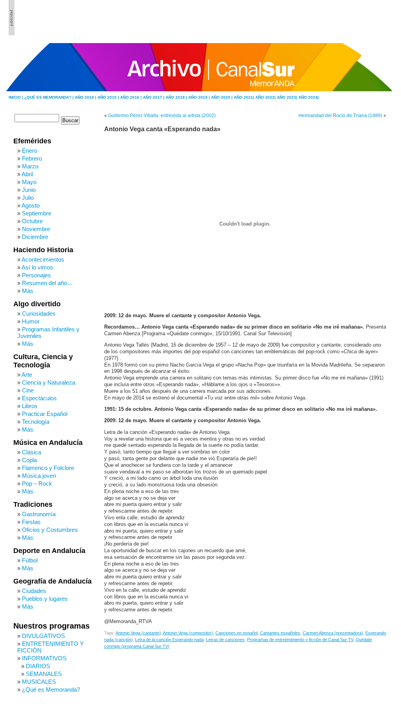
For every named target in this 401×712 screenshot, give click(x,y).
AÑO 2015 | (109, 97)
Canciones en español (236, 633)
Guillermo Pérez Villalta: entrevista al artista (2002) (162, 115)
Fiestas (31, 522)
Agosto (31, 205)
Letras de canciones (225, 639)
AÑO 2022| (266, 97)
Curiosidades (39, 313)
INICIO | (16, 97)
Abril (27, 174)
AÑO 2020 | (222, 97)
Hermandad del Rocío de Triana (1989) (340, 115)
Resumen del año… (47, 283)
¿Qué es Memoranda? (51, 689)
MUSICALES (39, 681)
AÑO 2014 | (86, 97)
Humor (31, 321)
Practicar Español (44, 413)
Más (27, 290)
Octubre (32, 221)
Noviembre (36, 229)
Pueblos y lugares (45, 598)
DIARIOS (38, 666)
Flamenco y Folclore (48, 467)
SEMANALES (44, 673)
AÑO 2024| (308, 97)
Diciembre (35, 236)
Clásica (31, 452)
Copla (29, 460)
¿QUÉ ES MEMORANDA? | (49, 97)
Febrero (32, 158)
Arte (27, 374)
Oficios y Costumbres (50, 529)
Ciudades (34, 590)
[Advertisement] (350, 17)
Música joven (39, 475)
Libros (30, 406)
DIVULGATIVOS (43, 635)
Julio (28, 197)
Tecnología (35, 421)
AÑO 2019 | (199, 97)
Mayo (29, 182)
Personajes (36, 275)
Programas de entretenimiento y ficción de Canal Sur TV (300, 639)
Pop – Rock (37, 483)
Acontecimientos (43, 259)
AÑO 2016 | (131, 97)
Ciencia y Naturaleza (48, 382)
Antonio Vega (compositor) (188, 633)
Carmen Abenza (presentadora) (333, 633)
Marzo (30, 166)
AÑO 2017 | (154, 97)
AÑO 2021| (244, 97)
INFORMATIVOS (44, 658)
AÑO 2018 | (177, 97)
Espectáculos (39, 398)
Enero (29, 150)
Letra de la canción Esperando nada (169, 639)
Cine (28, 390)
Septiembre (36, 213)
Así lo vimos (37, 267)
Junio (29, 189)
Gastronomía (39, 514)
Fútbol (30, 560)
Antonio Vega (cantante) (138, 633)
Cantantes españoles (280, 633)
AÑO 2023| (287, 97)
